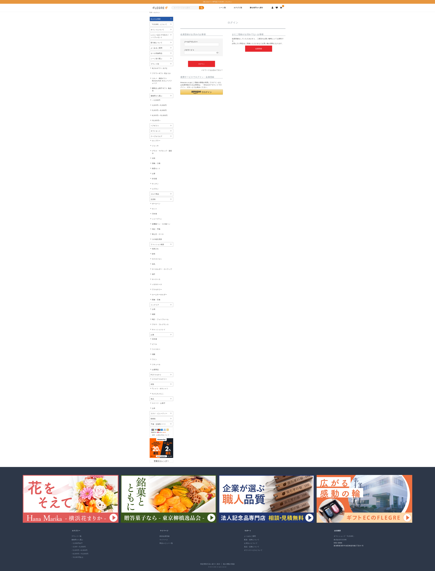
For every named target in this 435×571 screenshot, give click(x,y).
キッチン (155, 184)
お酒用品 (155, 369)
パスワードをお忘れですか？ (212, 70)
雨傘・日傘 (156, 300)
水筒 (153, 158)
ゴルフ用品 (155, 194)
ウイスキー (156, 349)
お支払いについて (250, 543)
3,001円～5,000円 (159, 105)
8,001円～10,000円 (160, 115)
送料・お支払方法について (160, 435)
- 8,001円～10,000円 (79, 554)
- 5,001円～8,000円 (79, 550)
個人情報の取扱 (229, 564)
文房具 (153, 199)
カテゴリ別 (238, 7)
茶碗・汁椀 (156, 163)
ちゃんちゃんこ (158, 394)
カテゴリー (76, 531)
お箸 (153, 173)
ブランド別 (155, 64)
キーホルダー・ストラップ (162, 269)
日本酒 (154, 339)
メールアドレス (191, 42)
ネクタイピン (157, 259)
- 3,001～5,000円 (78, 547)
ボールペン (156, 204)
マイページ (164, 531)
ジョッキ (155, 146)
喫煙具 (153, 419)
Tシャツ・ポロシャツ (160, 388)
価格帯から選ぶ (156, 96)
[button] (201, 92)
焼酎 (153, 354)
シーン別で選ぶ (156, 58)
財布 (153, 254)
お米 (153, 408)
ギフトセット (156, 131)
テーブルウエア (156, 136)
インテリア (155, 305)
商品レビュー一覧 (166, 543)
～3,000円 (156, 100)
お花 (153, 309)
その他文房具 (157, 239)
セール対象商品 (156, 53)
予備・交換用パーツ (158, 424)
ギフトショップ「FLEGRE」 (344, 536)
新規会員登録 (164, 536)
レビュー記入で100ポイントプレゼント (160, 36)
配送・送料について (251, 540)
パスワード (189, 50)
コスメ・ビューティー (159, 413)
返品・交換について (251, 547)
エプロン (155, 189)
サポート (248, 531)
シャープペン (157, 219)
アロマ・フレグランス (160, 324)
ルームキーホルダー (159, 294)
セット (154, 209)
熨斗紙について (156, 43)
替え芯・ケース (158, 234)
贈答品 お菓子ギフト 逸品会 (161, 89)
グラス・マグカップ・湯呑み (162, 152)
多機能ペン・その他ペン (161, 224)
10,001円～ (156, 120)
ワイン (154, 359)
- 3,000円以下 (77, 543)
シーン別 (222, 7)
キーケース (156, 279)
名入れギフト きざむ (160, 68)
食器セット (156, 168)
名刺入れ (155, 249)
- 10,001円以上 (77, 557)
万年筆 (154, 214)
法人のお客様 (156, 19)
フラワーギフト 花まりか (161, 73)
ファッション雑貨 (157, 244)
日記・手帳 (156, 229)
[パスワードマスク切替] (217, 52)
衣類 (152, 384)
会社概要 (337, 531)
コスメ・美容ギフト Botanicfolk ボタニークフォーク (162, 80)
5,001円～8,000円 (159, 110)
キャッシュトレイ (158, 329)
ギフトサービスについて (253, 550)
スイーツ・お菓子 (158, 403)
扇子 (153, 274)
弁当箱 (154, 179)
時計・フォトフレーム (160, 319)
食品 (152, 399)
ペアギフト (155, 126)
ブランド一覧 (76, 536)
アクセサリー (157, 289)
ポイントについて (157, 30)
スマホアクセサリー (159, 379)
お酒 (152, 335)
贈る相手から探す (256, 7)
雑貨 (153, 314)
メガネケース (157, 284)
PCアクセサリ (156, 375)
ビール (154, 344)
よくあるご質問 (156, 48)
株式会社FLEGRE (340, 540)
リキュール (156, 364)
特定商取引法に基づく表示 (210, 564)
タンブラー (156, 141)
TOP (150, 12)
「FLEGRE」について (159, 24)
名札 (153, 264)
